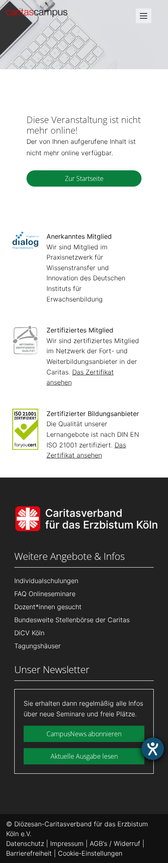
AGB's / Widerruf (115, 843)
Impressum (67, 843)
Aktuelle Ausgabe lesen (84, 756)
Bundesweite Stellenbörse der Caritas (72, 620)
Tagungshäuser (37, 646)
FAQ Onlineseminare (44, 594)
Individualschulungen (46, 581)
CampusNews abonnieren (84, 733)
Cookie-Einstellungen (90, 853)
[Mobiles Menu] (143, 18)
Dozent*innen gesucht (48, 607)
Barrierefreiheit (29, 853)
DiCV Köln (29, 633)
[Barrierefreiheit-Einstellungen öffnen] (152, 749)
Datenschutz (25, 843)
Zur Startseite (84, 178)
